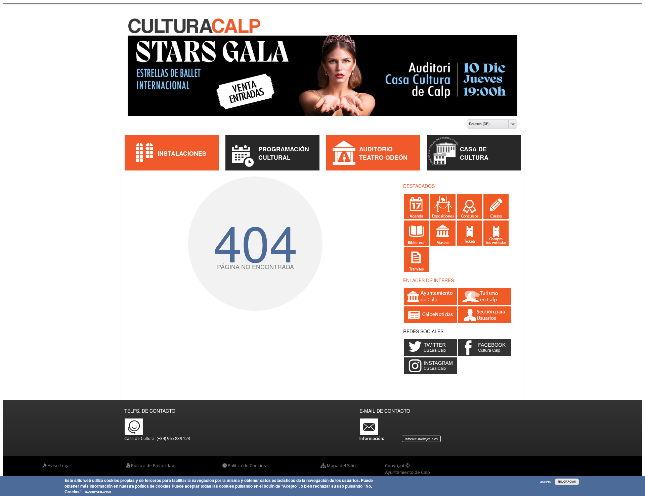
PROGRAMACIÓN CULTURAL (283, 153)
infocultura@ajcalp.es (421, 439)
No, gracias (567, 481)
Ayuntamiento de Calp (407, 472)
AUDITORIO (376, 149)
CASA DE (473, 149)
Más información (98, 492)
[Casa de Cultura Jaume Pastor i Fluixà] (195, 32)
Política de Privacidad (152, 465)
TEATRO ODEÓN (383, 157)
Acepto (545, 482)
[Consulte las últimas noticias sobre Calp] (430, 320)
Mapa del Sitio (341, 465)
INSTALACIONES (182, 153)
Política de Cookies (247, 465)
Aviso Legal (59, 465)
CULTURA (474, 157)
